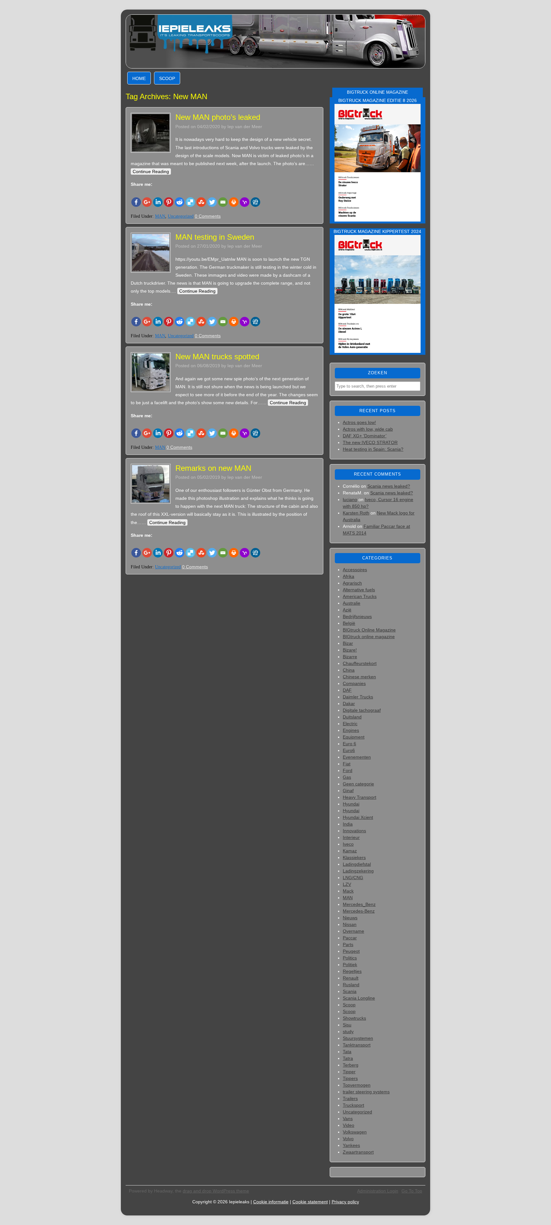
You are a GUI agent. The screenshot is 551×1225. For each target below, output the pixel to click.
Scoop (167, 78)
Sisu (347, 1024)
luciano (350, 499)
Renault (350, 978)
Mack (348, 890)
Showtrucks (354, 1018)
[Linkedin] (158, 202)
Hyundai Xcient (358, 817)
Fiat (346, 763)
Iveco (348, 844)
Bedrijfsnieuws (357, 616)
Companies (354, 683)
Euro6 (349, 750)
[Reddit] (179, 202)
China (349, 670)
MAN (160, 216)
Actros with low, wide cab (368, 429)
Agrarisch (352, 583)
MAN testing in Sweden (214, 237)
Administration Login (377, 1191)
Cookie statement (310, 1201)
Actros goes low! (359, 422)
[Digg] (255, 202)
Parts (348, 944)
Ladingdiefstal (357, 864)
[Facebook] (136, 202)
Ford (347, 770)
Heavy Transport (359, 797)
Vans (348, 1118)
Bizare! (350, 650)
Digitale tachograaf (362, 710)
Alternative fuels (359, 589)
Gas (347, 777)
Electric (350, 723)
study (348, 1031)
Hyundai (351, 803)
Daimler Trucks (358, 696)
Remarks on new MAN (213, 468)
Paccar (350, 937)
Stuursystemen (358, 1038)
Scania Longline (359, 998)
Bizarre (350, 656)
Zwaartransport (358, 1152)
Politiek (350, 964)
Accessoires (355, 569)
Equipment (353, 737)
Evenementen (357, 757)
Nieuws (350, 917)
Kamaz (350, 850)
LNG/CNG (353, 877)
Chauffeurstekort (360, 663)
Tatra (348, 1058)
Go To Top (411, 1191)
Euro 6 (349, 743)
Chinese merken (359, 676)
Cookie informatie (271, 1201)
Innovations (354, 830)
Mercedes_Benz (359, 904)
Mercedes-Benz (359, 911)
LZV (347, 884)
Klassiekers (354, 857)
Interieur (351, 837)
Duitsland (352, 716)
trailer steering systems (366, 1091)
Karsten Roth (356, 512)
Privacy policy (345, 1201)
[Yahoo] (244, 202)
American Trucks (360, 596)
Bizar (348, 643)
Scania (349, 991)
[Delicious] (190, 202)
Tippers (350, 1078)
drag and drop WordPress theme (216, 1190)
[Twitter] (212, 202)
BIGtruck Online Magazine (369, 629)
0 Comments (208, 216)
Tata (347, 1051)
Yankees (351, 1145)
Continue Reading (151, 171)
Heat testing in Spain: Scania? (373, 449)
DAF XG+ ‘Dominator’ (364, 435)
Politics (350, 957)
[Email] (223, 202)
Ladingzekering (358, 870)
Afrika (348, 576)
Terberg (350, 1065)
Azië (347, 609)
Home (139, 78)
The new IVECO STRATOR (370, 442)
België (349, 623)
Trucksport (353, 1105)
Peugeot (351, 951)
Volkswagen (355, 1131)
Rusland (351, 984)
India (348, 824)
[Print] (234, 202)
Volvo (348, 1138)
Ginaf (348, 790)
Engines (351, 730)
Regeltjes (352, 971)
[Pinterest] (168, 202)
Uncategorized (181, 216)
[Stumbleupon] (201, 202)
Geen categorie (358, 783)
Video (348, 1125)
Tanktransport (357, 1044)
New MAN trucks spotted (217, 356)
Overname (353, 931)
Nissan (349, 924)
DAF (347, 690)
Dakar (349, 703)
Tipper (349, 1071)
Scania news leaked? (388, 486)
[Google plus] (147, 202)
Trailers (350, 1098)
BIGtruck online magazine (369, 636)
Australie (351, 603)
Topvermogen (357, 1085)
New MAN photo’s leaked (217, 117)
